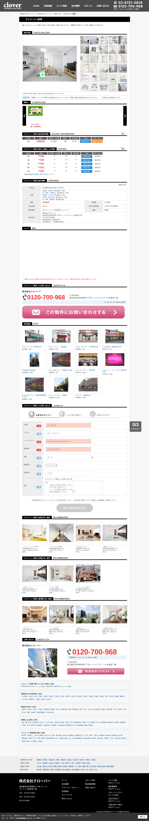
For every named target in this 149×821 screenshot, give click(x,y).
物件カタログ (67, 798)
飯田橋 (104, 722)
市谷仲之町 (50, 712)
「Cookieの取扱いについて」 (24, 818)
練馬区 (122, 696)
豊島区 (102, 696)
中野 (38, 738)
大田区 (73, 696)
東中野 (50, 191)
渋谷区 (85, 696)
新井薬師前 (50, 738)
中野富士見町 (63, 738)
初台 (56, 738)
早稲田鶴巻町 (41, 712)
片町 (124, 709)
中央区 (31, 696)
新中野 (120, 735)
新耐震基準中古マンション (114, 787)
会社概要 (75, 5)
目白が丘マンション (82, 546)
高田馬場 (46, 709)
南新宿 (43, 738)
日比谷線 (93, 766)
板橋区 (117, 696)
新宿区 (49, 188)
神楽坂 (62, 722)
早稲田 (56, 722)
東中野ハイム (80, 628)
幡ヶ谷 (29, 741)
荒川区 (111, 696)
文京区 (40, 696)
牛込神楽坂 (61, 725)
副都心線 (85, 766)
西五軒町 (110, 709)
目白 (112, 738)
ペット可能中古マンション (114, 781)
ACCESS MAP (24, 800)
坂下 (72, 763)
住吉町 (120, 709)
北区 (106, 696)
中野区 (91, 696)
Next (75, 62)
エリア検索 (61, 5)
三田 (62, 763)
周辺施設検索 (90, 784)
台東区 (45, 696)
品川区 (62, 696)
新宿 (69, 709)
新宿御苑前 (77, 722)
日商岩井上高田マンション (111, 628)
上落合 (34, 709)
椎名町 (124, 738)
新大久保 (51, 197)
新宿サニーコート (108, 546)
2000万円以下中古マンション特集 (33, 686)
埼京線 (70, 766)
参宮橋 (93, 738)
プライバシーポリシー (49, 500)
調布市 (43, 699)
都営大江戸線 (47, 766)
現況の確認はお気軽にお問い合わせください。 (40, 174)
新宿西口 (39, 725)
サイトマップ (67, 795)
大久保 (50, 195)
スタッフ (88, 5)
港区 (35, 696)
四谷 (80, 709)
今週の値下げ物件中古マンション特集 (58, 686)
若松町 (33, 712)
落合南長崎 (79, 725)
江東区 (56, 696)
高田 (88, 763)
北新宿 (53, 188)
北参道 (40, 741)
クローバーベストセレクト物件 (115, 793)
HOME (36, 5)
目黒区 (67, 696)
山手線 (44, 197)
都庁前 (33, 725)
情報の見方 (122, 185)
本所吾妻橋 (75, 770)
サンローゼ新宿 (54, 587)
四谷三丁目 (69, 722)
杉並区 (96, 696)
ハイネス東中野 (54, 628)
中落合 (29, 709)
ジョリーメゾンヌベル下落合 (31, 546)
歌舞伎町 (64, 709)
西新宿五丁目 (70, 725)
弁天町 (24, 712)
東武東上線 (101, 766)
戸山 (84, 709)
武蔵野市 (32, 699)
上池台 (51, 763)
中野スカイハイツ (28, 628)
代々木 (71, 738)
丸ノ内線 (45, 193)
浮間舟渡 (46, 770)
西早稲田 (75, 709)
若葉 (28, 712)
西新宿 (52, 199)
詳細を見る (85, 141)
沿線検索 (48, 5)
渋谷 (95, 770)
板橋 (51, 770)
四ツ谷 (41, 722)
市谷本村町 (96, 709)
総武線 (44, 191)
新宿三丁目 (86, 722)
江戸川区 (25, 699)
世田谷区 (79, 696)
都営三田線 (57, 766)
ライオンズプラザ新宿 (56, 546)
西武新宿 (123, 722)
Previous (24, 62)
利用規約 (36, 500)
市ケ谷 (98, 722)
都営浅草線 (110, 766)
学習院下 (107, 738)
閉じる (142, 817)
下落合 (40, 709)
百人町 (58, 709)
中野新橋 (102, 735)
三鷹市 (38, 699)
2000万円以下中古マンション (114, 799)
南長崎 (45, 763)
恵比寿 (39, 770)
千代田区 (25, 696)
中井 (115, 709)
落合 (51, 722)
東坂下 (67, 763)
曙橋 (85, 725)
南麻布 (57, 763)
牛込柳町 (53, 725)
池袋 (82, 770)
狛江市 (48, 699)
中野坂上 (53, 193)
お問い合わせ (103, 5)
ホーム (64, 780)
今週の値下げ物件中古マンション (115, 805)
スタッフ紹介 (90, 780)
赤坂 (83, 763)
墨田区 (51, 696)
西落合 (103, 709)
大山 (86, 770)
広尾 (91, 770)
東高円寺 (118, 738)
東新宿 (116, 722)
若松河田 (46, 725)
